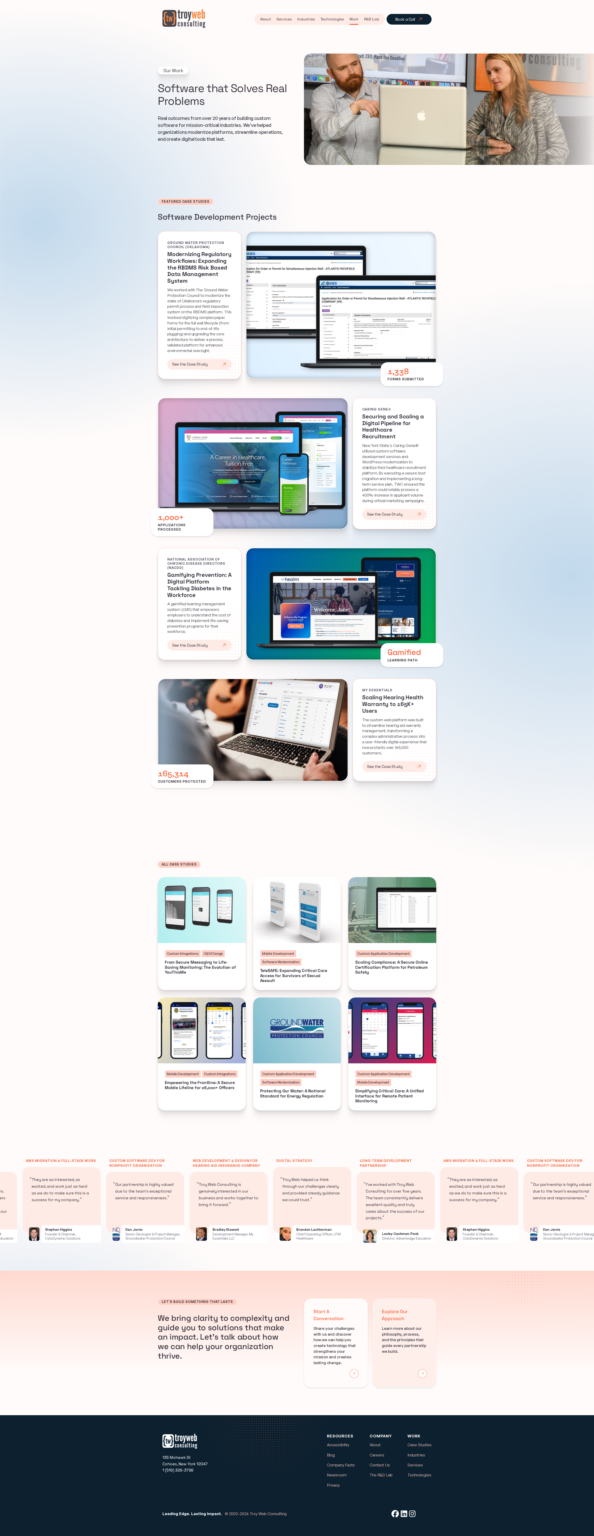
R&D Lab (371, 19)
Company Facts (341, 1464)
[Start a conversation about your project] (354, 1373)
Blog (331, 1455)
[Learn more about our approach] (422, 1373)
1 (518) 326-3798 (178, 1470)
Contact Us (380, 1464)
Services (284, 19)
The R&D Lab (381, 1474)
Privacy (333, 1485)
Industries (306, 19)
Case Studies (419, 1444)
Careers (377, 1455)
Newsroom (337, 1474)
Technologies (332, 19)
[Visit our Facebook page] (395, 1513)
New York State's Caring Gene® (390, 445)
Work (353, 19)
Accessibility (338, 1444)
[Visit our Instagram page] (412, 1513)
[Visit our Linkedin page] (404, 1513)
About (265, 19)
